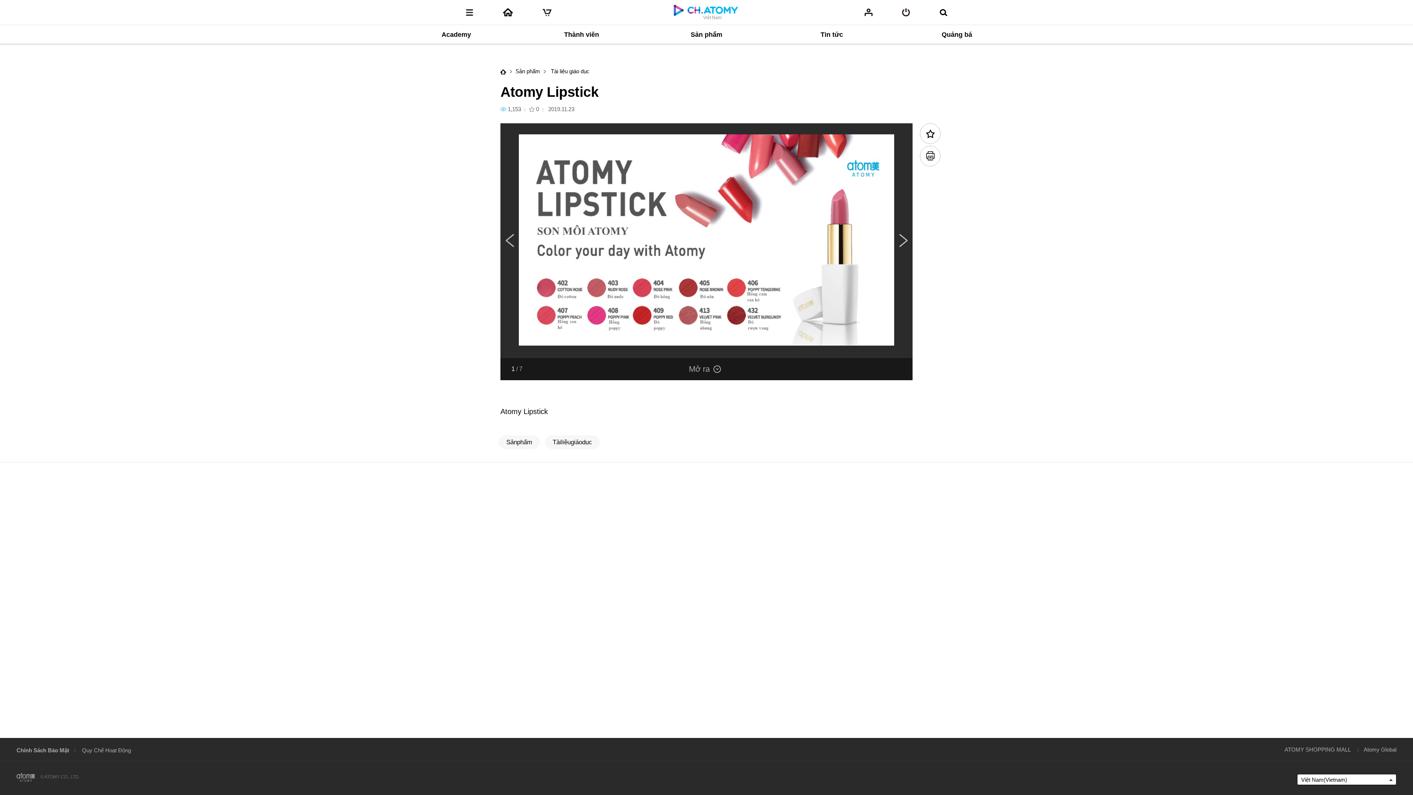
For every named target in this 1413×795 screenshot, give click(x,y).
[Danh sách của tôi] (869, 12)
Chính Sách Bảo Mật (43, 750)
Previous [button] (509, 240)
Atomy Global (1380, 749)
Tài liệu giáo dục (569, 71)
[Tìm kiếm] (943, 12)
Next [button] (903, 240)
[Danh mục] (469, 12)
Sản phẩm (528, 71)
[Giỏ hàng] (547, 12)
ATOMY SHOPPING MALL (1318, 749)
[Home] (508, 12)
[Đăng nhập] (906, 12)
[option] (706, 240)
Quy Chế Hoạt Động (106, 750)
